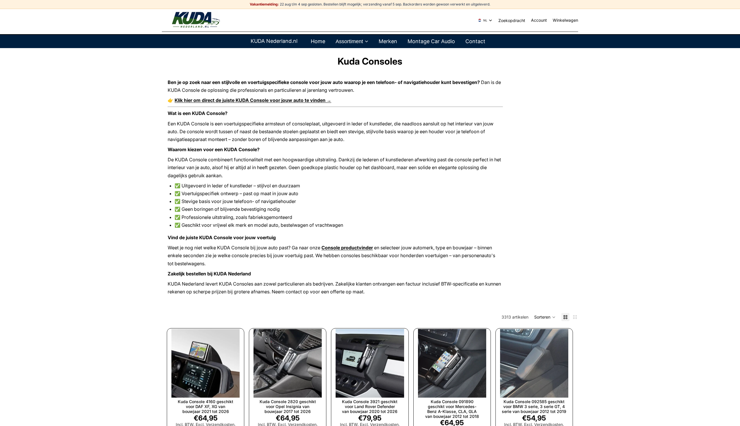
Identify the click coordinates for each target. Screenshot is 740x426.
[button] (545, 317)
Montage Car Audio (431, 41)
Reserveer (564, 388)
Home (318, 41)
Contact (475, 41)
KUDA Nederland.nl (274, 41)
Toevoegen (235, 388)
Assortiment (349, 41)
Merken (388, 41)
